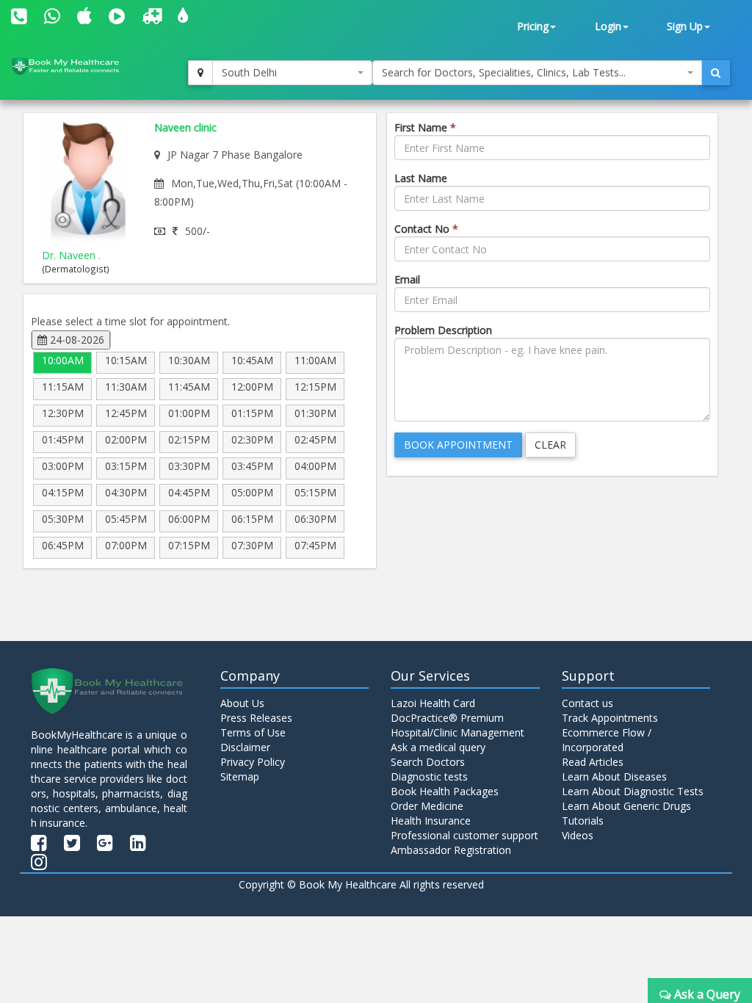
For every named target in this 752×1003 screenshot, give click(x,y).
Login (608, 26)
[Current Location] (200, 72)
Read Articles (592, 762)
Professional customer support (464, 835)
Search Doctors (428, 762)
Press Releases (256, 718)
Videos (577, 835)
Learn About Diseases (614, 776)
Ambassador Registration (451, 850)
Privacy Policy (252, 762)
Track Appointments (610, 718)
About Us (242, 703)
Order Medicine (427, 806)
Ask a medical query (438, 747)
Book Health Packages (445, 791)
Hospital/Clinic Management (457, 732)
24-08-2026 (75, 340)
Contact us (587, 703)
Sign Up (685, 26)
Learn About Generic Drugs (626, 806)
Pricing (533, 26)
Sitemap (239, 776)
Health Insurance (431, 821)
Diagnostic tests (429, 776)
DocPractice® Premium (447, 718)
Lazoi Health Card (433, 703)
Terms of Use (253, 732)
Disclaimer (245, 747)
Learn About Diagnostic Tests (633, 791)
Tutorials (583, 821)
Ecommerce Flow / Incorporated (606, 739)
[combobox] (292, 72)
